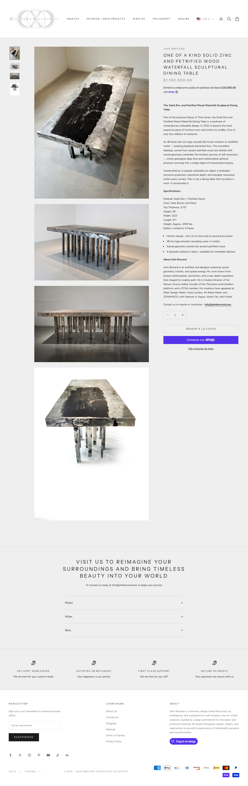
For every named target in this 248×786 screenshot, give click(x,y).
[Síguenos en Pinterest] (39, 755)
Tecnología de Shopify (112, 771)
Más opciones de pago (201, 348)
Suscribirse (24, 737)
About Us (111, 711)
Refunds (110, 729)
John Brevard (174, 48)
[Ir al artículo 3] (15, 76)
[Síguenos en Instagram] (29, 755)
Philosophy (162, 18)
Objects (73, 18)
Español (31, 771)
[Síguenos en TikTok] (58, 755)
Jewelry (139, 18)
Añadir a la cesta (201, 328)
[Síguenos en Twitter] (20, 755)
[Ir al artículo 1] (15, 53)
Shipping (111, 723)
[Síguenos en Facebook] (10, 755)
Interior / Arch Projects (105, 18)
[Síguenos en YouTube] (48, 755)
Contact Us (112, 717)
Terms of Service (115, 735)
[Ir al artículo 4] (15, 89)
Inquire (184, 18)
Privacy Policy (113, 741)
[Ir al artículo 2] (15, 66)
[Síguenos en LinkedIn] (67, 755)
